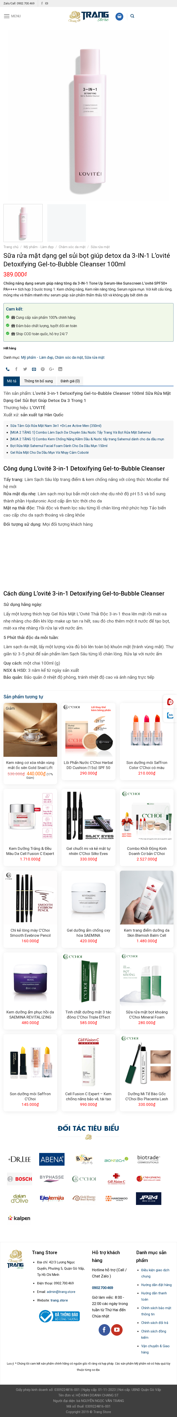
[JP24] (149, 1198)
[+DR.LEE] (19, 1159)
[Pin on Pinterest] (43, 369)
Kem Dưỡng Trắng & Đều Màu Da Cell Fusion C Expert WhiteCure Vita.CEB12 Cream (30, 850)
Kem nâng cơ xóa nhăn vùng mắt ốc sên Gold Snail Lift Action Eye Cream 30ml (30, 764)
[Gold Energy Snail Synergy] (84, 1198)
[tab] (11, 381)
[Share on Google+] (51, 369)
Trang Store (102, 1412)
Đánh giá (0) (70, 381)
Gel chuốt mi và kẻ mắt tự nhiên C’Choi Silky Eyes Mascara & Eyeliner (88, 850)
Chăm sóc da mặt (72, 247)
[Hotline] (170, 702)
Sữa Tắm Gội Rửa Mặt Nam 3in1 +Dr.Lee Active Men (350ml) (55, 426)
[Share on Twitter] (25, 369)
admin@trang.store (61, 1292)
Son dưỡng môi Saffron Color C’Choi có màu (146, 764)
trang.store (59, 1300)
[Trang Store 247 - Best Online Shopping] (88, 16)
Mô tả (11, 381)
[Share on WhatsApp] (8, 369)
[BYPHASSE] (52, 1179)
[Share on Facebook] (17, 369)
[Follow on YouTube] (46, 3)
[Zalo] (170, 715)
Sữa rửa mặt (100, 247)
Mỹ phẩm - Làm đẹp (39, 247)
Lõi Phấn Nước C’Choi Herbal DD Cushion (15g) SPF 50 (88, 764)
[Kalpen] (19, 1218)
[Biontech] (116, 1159)
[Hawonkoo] (116, 1198)
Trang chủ (10, 247)
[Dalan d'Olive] (19, 1198)
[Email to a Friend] (34, 369)
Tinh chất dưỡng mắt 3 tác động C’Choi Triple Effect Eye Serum (88, 1014)
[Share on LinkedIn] (60, 369)
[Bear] (84, 1159)
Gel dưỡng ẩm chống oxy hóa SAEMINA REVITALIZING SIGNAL (88, 932)
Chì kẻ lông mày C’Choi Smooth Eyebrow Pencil (30, 932)
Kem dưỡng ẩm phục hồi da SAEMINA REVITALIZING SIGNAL (30, 1014)
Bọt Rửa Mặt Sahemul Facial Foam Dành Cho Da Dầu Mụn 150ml (58, 446)
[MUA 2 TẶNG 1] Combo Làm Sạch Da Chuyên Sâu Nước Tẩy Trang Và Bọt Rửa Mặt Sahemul (80, 432)
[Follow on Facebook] (42, 3)
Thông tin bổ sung (38, 381)
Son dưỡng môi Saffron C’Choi (30, 1096)
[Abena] (52, 1159)
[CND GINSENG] (149, 1179)
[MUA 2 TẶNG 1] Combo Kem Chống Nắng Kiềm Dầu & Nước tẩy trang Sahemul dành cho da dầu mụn (87, 439)
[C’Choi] (84, 1179)
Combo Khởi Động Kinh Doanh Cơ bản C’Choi (147, 850)
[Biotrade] (149, 1159)
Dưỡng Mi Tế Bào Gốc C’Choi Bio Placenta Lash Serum (146, 1096)
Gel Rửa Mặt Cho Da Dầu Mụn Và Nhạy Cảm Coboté (49, 452)
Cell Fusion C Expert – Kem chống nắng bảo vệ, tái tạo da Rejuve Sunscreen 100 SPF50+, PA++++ (88, 1096)
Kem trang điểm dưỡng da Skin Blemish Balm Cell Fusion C (146, 932)
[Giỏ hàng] (119, 17)
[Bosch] (19, 1179)
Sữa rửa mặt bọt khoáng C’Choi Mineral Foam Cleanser (147, 1014)
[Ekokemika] (52, 1198)
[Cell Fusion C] (116, 1179)
